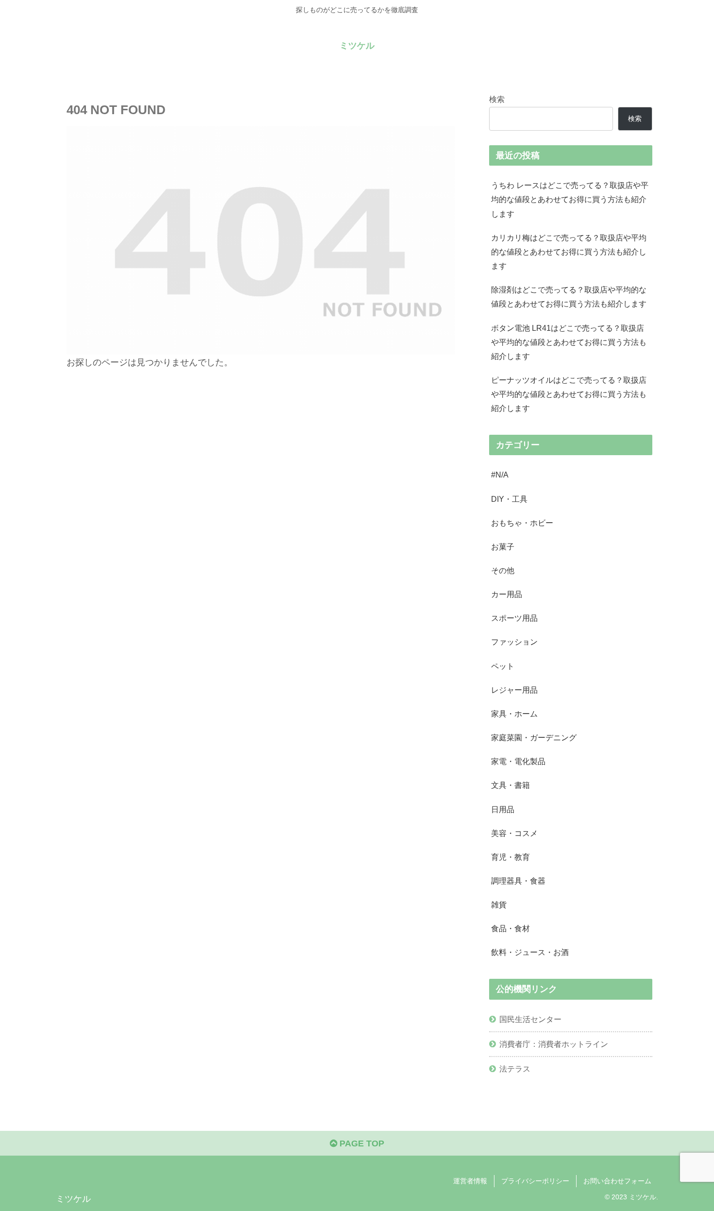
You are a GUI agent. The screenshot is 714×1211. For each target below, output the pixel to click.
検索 (497, 99)
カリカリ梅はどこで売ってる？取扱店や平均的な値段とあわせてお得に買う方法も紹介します (568, 251)
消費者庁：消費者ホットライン (553, 1044)
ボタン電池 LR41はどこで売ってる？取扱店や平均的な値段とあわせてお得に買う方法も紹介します (568, 342)
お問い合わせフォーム (617, 1181)
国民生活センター (530, 1019)
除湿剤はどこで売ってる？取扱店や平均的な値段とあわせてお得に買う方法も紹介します (568, 296)
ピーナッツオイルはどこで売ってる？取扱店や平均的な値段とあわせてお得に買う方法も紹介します (568, 393)
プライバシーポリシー (535, 1181)
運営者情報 (470, 1181)
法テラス (514, 1068)
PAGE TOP (360, 1143)
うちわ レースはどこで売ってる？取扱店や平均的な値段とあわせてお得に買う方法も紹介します (569, 199)
